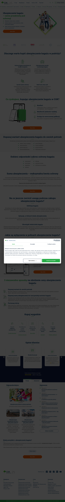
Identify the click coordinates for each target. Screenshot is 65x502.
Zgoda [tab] (13, 244)
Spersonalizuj (32, 260)
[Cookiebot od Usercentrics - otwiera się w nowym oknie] (54, 240)
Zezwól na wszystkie (51, 260)
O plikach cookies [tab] (52, 244)
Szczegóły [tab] (32, 244)
